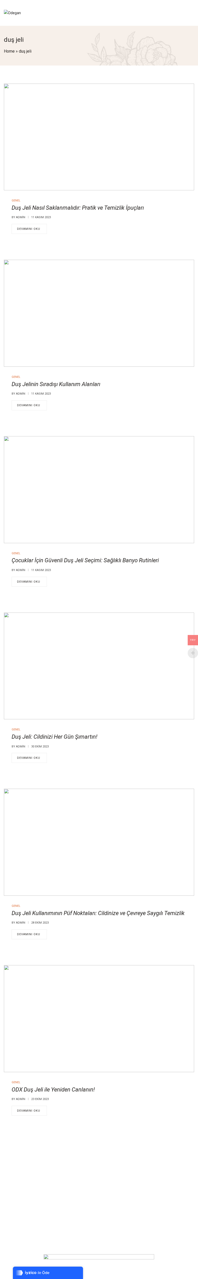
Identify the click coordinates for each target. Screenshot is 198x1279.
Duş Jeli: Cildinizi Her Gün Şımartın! (54, 737)
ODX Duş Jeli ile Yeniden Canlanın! (53, 1089)
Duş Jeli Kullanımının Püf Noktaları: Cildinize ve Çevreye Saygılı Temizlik (98, 913)
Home (9, 51)
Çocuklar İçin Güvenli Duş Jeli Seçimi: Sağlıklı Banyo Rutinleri (85, 560)
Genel (16, 200)
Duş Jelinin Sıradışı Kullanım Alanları (56, 384)
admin (20, 217)
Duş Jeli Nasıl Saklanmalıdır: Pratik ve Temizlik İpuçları (78, 208)
